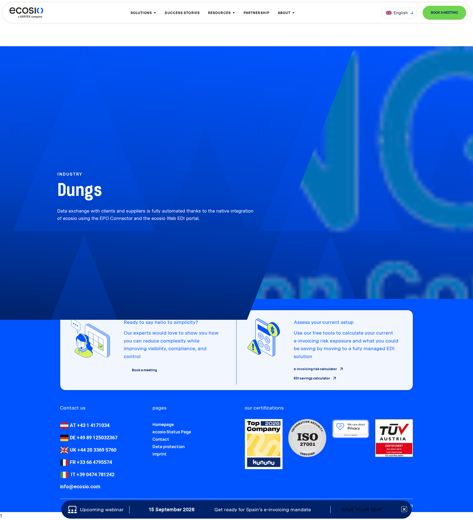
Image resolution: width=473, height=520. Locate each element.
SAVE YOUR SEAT (362, 509)
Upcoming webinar (102, 509)
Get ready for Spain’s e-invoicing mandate (262, 509)
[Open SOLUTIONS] (155, 12)
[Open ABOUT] (293, 12)
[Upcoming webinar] (72, 509)
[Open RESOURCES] (233, 12)
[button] (404, 509)
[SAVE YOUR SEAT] (387, 509)
